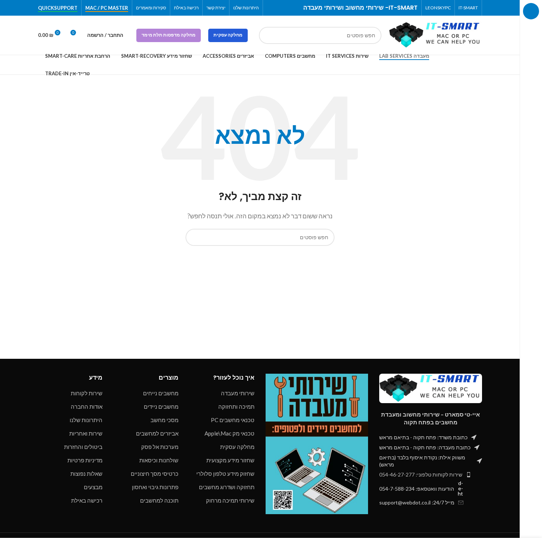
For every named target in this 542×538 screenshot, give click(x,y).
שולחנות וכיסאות (158, 460)
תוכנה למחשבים (159, 500)
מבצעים (93, 487)
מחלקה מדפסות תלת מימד (169, 35)
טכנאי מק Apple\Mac (229, 433)
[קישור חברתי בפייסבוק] (289, 8)
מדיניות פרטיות (84, 460)
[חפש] (267, 35)
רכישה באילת (86, 500)
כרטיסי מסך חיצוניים (154, 473)
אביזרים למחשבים (157, 433)
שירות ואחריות (85, 433)
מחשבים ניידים (161, 406)
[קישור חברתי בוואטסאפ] (271, 8)
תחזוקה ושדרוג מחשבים (226, 487)
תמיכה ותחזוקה (236, 406)
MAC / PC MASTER (106, 8)
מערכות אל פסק (159, 446)
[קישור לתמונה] (430, 387)
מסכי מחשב (164, 420)
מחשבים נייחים (160, 393)
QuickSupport (57, 8)
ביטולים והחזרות (83, 446)
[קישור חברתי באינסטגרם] (280, 8)
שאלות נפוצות (86, 473)
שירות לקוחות (86, 393)
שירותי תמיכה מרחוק (230, 500)
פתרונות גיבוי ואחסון (155, 487)
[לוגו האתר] (435, 34)
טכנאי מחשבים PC (232, 420)
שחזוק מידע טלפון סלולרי (225, 473)
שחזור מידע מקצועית (230, 460)
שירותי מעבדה (237, 393)
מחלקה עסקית (228, 35)
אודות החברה (86, 406)
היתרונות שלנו (86, 420)
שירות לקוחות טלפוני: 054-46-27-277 (420, 474)
